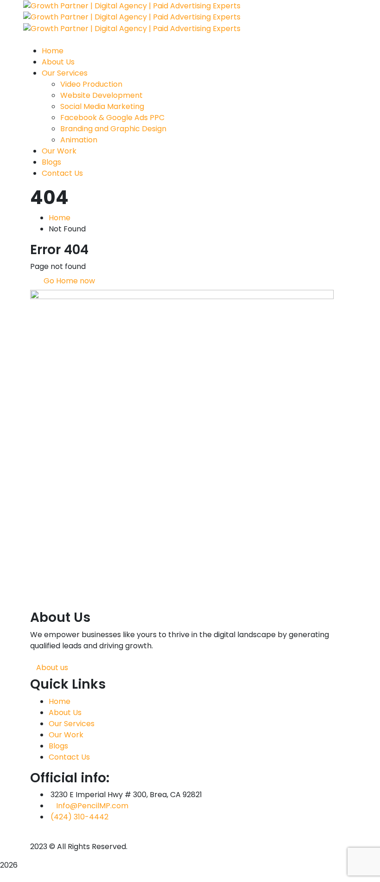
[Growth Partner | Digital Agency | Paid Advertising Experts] (132, 5)
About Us (65, 712)
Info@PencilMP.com (92, 805)
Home (59, 217)
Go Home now (68, 280)
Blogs (58, 746)
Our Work (66, 734)
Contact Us (69, 757)
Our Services (72, 723)
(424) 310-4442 (79, 817)
